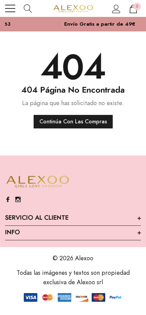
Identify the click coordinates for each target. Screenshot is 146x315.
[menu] (10, 8)
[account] (116, 8)
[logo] (73, 8)
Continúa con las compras (73, 121)
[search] (28, 8)
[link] (37, 182)
